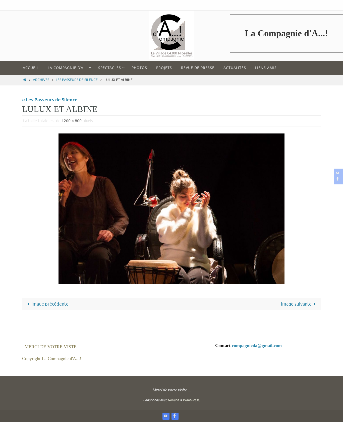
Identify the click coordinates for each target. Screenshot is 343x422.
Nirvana (173, 400)
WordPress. (191, 400)
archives (41, 80)
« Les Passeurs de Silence (50, 100)
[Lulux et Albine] (171, 208)
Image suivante (296, 304)
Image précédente (50, 304)
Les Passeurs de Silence (77, 80)
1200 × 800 (72, 120)
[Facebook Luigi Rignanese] (338, 179)
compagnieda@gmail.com (257, 345)
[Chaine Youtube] (338, 172)
